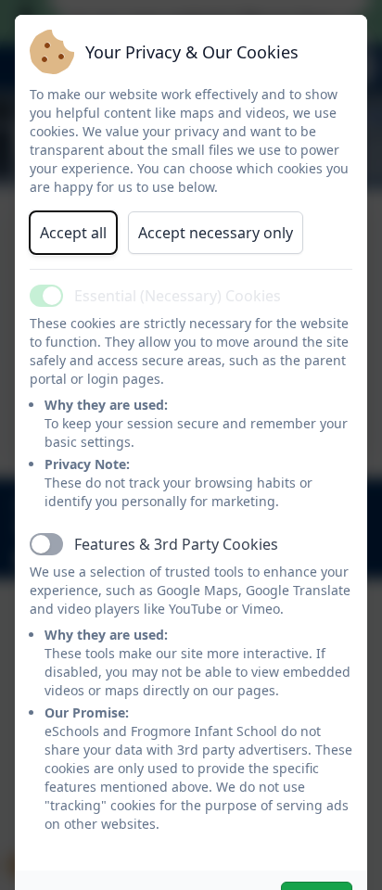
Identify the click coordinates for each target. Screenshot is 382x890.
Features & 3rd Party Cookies (176, 544)
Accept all (73, 232)
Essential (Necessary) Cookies (177, 296)
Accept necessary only (215, 232)
